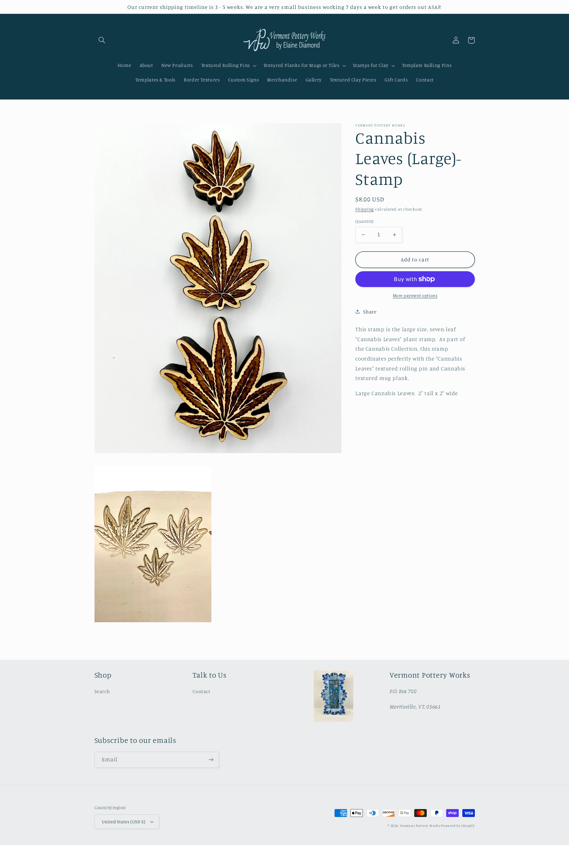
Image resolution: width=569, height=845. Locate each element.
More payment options (415, 295)
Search (102, 691)
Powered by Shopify (457, 826)
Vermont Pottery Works (420, 826)
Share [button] (369, 311)
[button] (102, 40)
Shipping (364, 208)
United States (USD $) (124, 821)
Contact (201, 691)
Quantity (364, 221)
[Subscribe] (210, 760)
